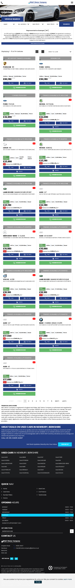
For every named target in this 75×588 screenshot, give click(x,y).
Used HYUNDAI (23, 460)
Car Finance (42, 491)
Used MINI (22, 466)
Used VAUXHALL (24, 473)
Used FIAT (40, 457)
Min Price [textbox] (36, 24)
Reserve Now (21, 87)
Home (5, 488)
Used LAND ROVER (6, 463)
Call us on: (12, 438)
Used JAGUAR (42, 460)
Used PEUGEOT (60, 466)
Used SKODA (59, 469)
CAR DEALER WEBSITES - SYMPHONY (60, 568)
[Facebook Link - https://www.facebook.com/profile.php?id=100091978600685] (11, 559)
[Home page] (37, 3)
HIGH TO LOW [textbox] (53, 52)
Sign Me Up (65, 444)
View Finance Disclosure (37, 43)
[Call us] (1, 3)
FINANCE (56, 126)
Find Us (5, 498)
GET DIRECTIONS (6, 528)
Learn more (67, 579)
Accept (38, 582)
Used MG (4, 466)
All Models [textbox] (22, 24)
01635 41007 (44, 433)
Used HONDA (5, 460)
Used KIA (58, 460)
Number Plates (7, 495)
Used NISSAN (41, 466)
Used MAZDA (41, 463)
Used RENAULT (23, 469)
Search (66, 24)
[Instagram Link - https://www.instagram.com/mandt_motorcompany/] (16, 559)
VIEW (12, 83)
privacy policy (18, 566)
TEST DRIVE (28, 83)
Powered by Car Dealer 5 (60, 567)
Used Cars (42, 488)
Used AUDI (4, 457)
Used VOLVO (59, 473)
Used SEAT (41, 469)
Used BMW (22, 457)
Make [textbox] (5, 24)
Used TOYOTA (5, 473)
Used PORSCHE (6, 469)
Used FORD (59, 457)
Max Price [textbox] (50, 24)
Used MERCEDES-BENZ (62, 463)
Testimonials (42, 495)
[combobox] (8, 24)
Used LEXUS (22, 463)
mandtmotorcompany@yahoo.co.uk (27, 548)
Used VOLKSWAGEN (43, 473)
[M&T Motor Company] (10, 542)
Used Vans (6, 491)
